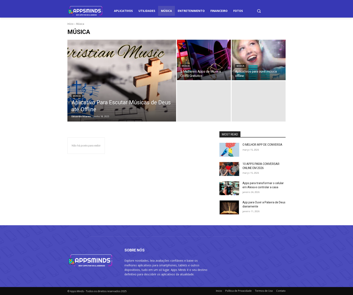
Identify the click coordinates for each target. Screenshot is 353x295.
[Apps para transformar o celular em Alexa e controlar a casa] (229, 188)
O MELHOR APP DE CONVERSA (262, 144)
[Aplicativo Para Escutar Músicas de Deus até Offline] (121, 81)
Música (77, 96)
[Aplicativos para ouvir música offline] (259, 60)
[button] (259, 11)
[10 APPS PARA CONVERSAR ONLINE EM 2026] (229, 169)
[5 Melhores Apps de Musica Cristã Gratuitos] (204, 60)
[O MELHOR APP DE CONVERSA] (229, 150)
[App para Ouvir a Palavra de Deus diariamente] (229, 207)
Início (70, 24)
